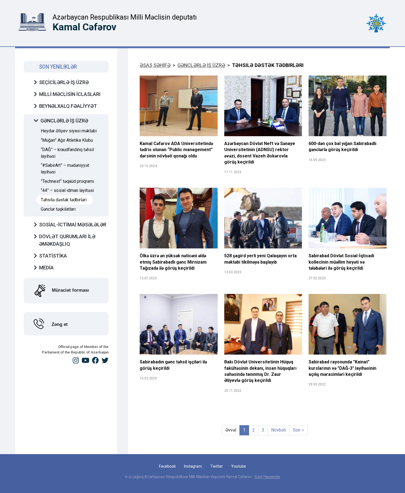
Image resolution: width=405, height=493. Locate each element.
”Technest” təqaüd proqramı (67, 181)
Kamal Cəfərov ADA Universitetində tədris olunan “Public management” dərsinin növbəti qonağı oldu (176, 150)
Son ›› (298, 430)
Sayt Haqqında (267, 476)
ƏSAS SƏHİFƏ (155, 65)
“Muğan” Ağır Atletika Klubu (67, 140)
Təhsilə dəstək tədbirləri (64, 199)
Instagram (193, 466)
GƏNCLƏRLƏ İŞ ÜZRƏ (201, 65)
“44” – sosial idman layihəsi (67, 190)
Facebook (167, 466)
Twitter (216, 466)
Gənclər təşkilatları (58, 209)
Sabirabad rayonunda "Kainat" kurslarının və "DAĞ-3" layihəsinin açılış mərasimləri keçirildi (342, 368)
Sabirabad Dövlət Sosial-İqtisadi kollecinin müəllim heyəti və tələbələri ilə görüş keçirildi (341, 262)
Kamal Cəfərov (84, 27)
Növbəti (278, 430)
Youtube (238, 466)
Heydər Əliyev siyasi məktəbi (69, 130)
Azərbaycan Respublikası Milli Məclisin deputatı (125, 17)
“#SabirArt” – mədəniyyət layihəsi (65, 169)
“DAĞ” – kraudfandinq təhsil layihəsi (67, 153)
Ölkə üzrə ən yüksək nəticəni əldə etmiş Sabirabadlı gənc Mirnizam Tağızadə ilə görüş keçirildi (173, 262)
